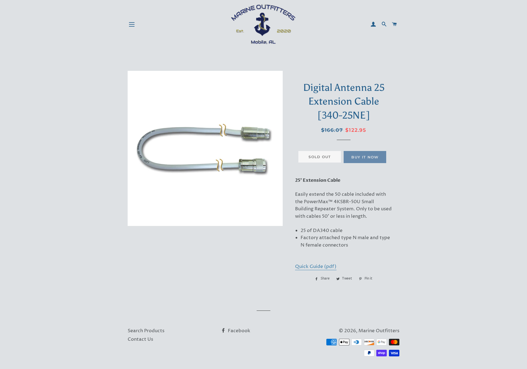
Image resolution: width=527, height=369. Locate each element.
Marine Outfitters (378, 331)
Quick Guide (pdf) (316, 266)
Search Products (146, 331)
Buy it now (365, 157)
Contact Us (140, 339)
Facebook (238, 331)
